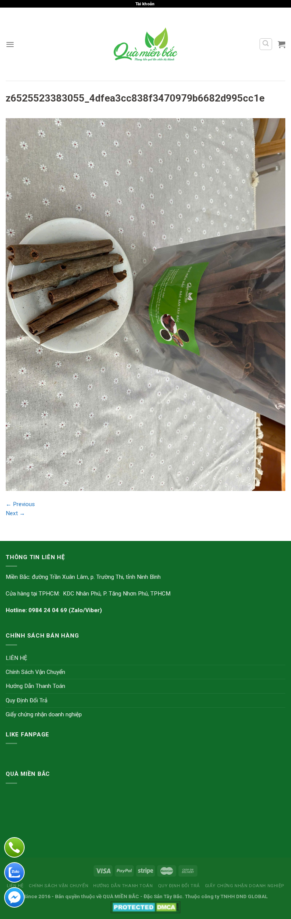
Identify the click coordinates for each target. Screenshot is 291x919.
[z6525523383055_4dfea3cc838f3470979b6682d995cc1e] (145, 304)
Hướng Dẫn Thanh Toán (35, 686)
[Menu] (10, 44)
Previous (20, 504)
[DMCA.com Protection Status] (146, 906)
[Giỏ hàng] (281, 44)
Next (15, 513)
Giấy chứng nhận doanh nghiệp (44, 714)
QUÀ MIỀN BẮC (121, 896)
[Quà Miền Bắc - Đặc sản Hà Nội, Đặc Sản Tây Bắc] (146, 44)
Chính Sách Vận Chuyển (35, 672)
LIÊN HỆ (16, 658)
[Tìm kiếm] (266, 44)
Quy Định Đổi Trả (26, 700)
